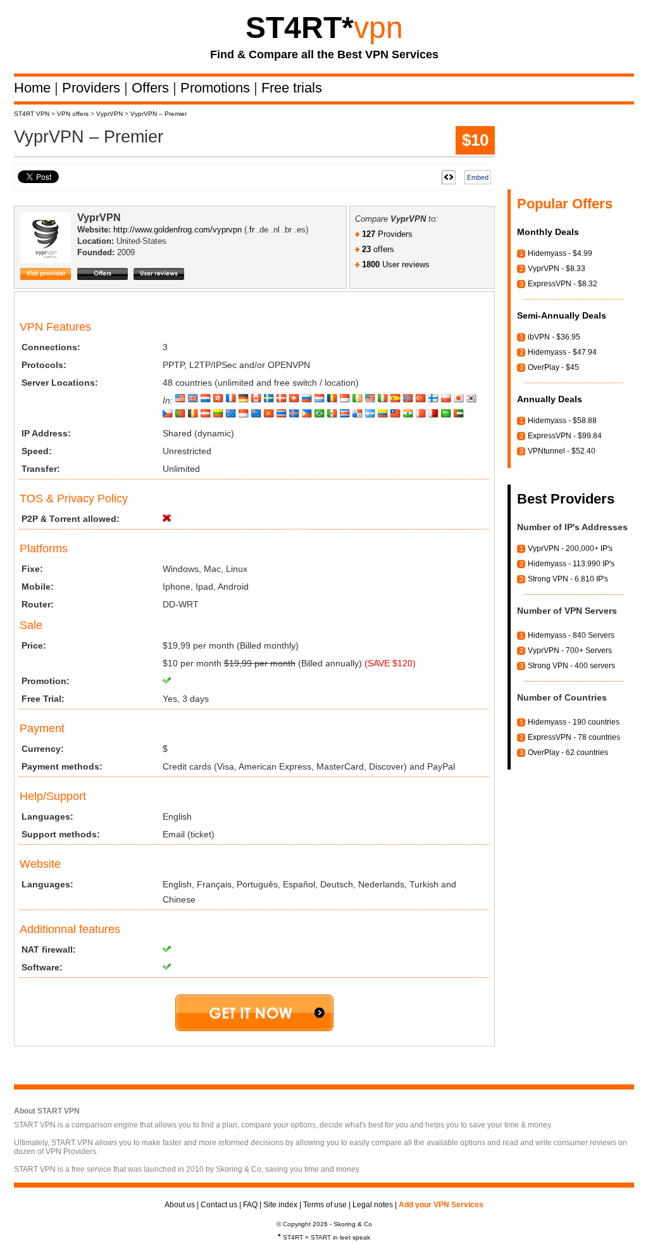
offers (378, 249)
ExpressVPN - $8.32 (562, 283)
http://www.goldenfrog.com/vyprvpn (177, 229)
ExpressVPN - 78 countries (574, 737)
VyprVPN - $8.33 (556, 268)
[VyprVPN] (48, 248)
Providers (93, 88)
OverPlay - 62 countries (568, 752)
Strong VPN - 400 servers (571, 665)
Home (34, 88)
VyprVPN (109, 113)
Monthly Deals (548, 232)
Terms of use (325, 1204)
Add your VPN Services (441, 1204)
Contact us (219, 1204)
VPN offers (73, 113)
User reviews (396, 264)
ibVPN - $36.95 (554, 337)
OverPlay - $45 (553, 367)
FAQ (250, 1204)
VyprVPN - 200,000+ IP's (570, 548)
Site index (280, 1204)
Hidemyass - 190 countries (574, 722)
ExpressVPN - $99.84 (565, 435)
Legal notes (372, 1204)
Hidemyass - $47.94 (562, 352)
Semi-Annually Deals (561, 315)
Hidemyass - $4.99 (560, 253)
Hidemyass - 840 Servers (571, 635)
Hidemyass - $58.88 (562, 420)
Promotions (217, 88)
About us (180, 1204)
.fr (250, 229)
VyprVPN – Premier (158, 113)
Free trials (291, 88)
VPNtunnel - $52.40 (561, 451)
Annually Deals (549, 399)
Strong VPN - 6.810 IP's (568, 578)
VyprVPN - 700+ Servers (570, 650)
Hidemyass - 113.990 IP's (571, 563)
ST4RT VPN (31, 113)
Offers (152, 88)
